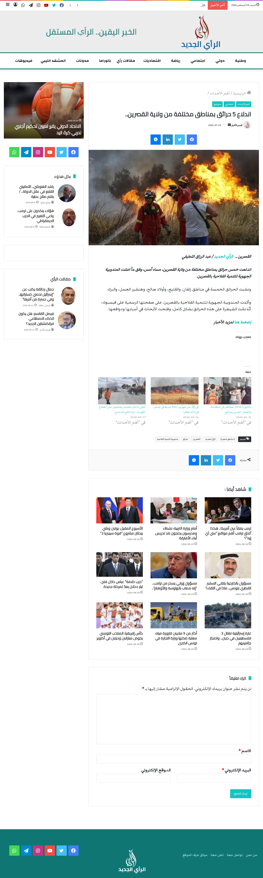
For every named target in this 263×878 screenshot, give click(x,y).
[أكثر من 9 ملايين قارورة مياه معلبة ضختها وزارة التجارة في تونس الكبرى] (174, 615)
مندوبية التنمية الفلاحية (167, 439)
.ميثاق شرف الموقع (195, 855)
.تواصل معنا (235, 855)
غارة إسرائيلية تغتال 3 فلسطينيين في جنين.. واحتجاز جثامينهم (230, 638)
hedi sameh (45, 227)
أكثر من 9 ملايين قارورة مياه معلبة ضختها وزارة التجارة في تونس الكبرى (176, 638)
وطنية (240, 60)
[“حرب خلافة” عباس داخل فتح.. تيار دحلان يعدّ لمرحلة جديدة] (119, 564)
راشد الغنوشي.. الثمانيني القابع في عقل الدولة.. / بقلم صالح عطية (36, 191)
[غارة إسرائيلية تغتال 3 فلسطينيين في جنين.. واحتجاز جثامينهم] (228, 615)
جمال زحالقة (44, 305)
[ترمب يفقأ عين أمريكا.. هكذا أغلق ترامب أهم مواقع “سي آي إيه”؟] (228, 510)
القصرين (196, 439)
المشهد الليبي (53, 60)
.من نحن (252, 855)
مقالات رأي (126, 60)
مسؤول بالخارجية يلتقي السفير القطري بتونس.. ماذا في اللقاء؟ (228, 585)
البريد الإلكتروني (236, 770)
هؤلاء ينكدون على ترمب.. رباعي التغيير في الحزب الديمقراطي (35, 215)
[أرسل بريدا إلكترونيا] (229, 125)
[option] (44, 110)
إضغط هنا (242, 322)
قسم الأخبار (236, 125)
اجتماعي (198, 60)
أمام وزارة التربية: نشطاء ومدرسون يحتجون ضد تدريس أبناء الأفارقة (176, 533)
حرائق (185, 439)
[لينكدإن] (168, 139)
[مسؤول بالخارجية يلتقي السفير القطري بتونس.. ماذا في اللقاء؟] (228, 565)
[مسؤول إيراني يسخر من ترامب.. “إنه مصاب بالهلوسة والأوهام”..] (174, 565)
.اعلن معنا (217, 855)
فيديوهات (23, 60)
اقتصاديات (152, 60)
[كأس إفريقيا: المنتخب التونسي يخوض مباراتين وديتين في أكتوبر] (119, 615)
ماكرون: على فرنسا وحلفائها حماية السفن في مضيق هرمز (49, 129)
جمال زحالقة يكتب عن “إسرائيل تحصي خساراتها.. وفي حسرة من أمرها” (36, 294)
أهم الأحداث (220, 93)
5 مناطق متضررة (227, 439)
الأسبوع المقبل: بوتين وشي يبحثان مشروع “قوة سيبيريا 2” (167, 5)
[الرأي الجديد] (131, 31)
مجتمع (217, 104)
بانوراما (105, 60)
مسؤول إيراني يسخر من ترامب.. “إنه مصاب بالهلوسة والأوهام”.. (174, 585)
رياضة (175, 60)
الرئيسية (240, 93)
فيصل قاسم (45, 329)
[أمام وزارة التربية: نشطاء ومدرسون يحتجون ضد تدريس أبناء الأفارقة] (174, 510)
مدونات (82, 60)
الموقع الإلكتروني (156, 770)
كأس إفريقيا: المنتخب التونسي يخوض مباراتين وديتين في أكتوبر (120, 635)
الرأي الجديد (223, 256)
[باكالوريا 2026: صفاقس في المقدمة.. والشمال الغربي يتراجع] (227, 390)
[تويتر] (180, 139)
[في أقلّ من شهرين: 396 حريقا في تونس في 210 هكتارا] (174, 390)
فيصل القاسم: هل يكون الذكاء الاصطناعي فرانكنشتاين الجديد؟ (36, 318)
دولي (220, 60)
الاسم (245, 751)
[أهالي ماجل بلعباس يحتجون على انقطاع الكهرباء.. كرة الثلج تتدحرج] (122, 390)
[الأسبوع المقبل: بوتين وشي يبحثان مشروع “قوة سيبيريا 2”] (119, 510)
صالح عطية (45, 202)
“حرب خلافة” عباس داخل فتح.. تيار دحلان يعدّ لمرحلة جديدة (121, 584)
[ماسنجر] (156, 139)
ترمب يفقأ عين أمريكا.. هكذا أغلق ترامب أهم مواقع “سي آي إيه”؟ (228, 533)
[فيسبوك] (192, 139)
